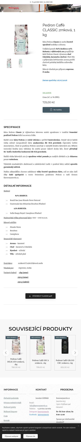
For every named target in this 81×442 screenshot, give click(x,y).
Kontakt (7, 421)
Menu (76, 8)
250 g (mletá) (23, 282)
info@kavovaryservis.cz (39, 406)
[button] (68, 8)
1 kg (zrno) (23, 272)
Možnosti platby (10, 407)
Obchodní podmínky (11, 398)
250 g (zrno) (23, 277)
